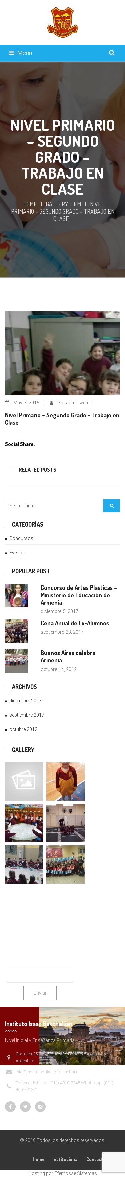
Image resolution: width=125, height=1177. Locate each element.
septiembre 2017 (26, 715)
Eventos (17, 552)
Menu (24, 52)
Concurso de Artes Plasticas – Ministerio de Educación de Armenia (79, 595)
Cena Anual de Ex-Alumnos (75, 623)
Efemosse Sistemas (75, 1173)
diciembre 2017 (25, 700)
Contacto (96, 1159)
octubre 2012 (23, 729)
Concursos (21, 538)
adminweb (77, 402)
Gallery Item (63, 204)
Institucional (65, 1159)
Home (30, 204)
